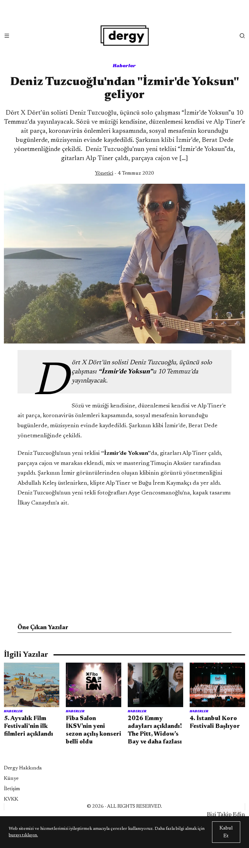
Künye (11, 778)
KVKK (11, 799)
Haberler (124, 65)
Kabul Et (226, 832)
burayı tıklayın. (23, 835)
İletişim (12, 789)
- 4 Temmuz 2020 (124, 173)
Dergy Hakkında (23, 768)
